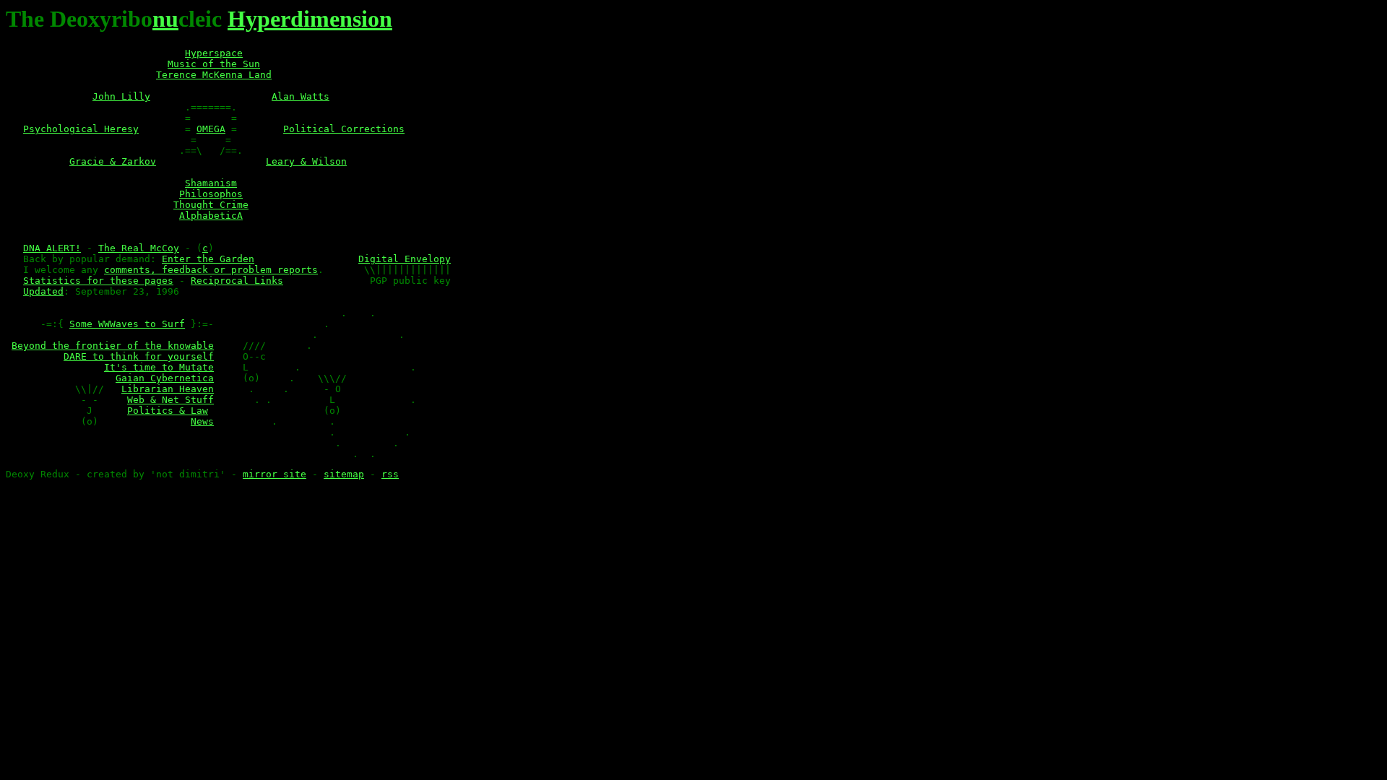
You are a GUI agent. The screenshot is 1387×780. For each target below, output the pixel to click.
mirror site (274, 474)
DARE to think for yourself (139, 356)
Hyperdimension (310, 19)
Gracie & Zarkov (112, 161)
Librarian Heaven (167, 389)
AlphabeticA (211, 215)
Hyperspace (214, 53)
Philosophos (211, 193)
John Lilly (121, 96)
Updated (43, 291)
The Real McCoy (138, 248)
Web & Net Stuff (170, 399)
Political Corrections (344, 129)
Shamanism (211, 183)
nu (165, 19)
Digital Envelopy (404, 259)
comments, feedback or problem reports (211, 269)
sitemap (344, 474)
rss (390, 474)
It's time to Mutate (159, 367)
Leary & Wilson (306, 161)
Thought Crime (211, 204)
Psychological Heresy (81, 129)
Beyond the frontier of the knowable (113, 345)
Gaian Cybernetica (165, 378)
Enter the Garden (208, 259)
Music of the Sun (214, 63)
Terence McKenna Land (214, 74)
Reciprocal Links (237, 280)
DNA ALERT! (52, 248)
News (202, 421)
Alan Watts (300, 96)
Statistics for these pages (98, 280)
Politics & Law (167, 410)
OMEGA (210, 129)
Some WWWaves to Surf (127, 323)
